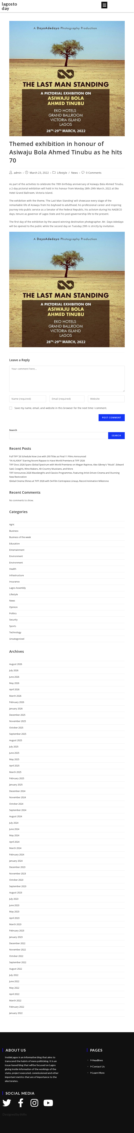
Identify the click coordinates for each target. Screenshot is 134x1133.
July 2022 (13, 975)
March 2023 (15, 924)
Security (13, 619)
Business (13, 530)
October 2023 (16, 879)
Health (12, 568)
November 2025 (17, 721)
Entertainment (16, 549)
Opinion (13, 607)
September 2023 (17, 886)
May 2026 (14, 683)
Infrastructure (16, 575)
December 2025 (17, 714)
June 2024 (14, 829)
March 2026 (15, 695)
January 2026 (16, 708)
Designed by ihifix (14, 1114)
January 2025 (16, 784)
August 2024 (15, 816)
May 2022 (14, 987)
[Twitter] (6, 1102)
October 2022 (16, 956)
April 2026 (14, 689)
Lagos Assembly (17, 587)
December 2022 (17, 943)
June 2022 (14, 981)
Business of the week (20, 537)
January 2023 (16, 937)
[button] (104, 5)
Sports (12, 626)
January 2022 (16, 1013)
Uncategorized (16, 638)
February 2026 (16, 702)
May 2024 (14, 835)
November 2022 (17, 949)
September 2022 (17, 962)
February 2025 (16, 778)
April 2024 (14, 841)
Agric (11, 524)
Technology (15, 632)
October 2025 (16, 727)
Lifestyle (62, 172)
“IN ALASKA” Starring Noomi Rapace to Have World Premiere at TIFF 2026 (47, 460)
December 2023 (17, 867)
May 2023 (14, 911)
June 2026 (14, 676)
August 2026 (15, 664)
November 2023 (17, 873)
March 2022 (15, 1000)
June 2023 (14, 905)
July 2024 (13, 822)
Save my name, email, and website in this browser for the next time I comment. (60, 408)
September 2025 (17, 733)
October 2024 (16, 803)
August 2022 (15, 968)
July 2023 (13, 898)
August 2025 (15, 740)
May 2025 (14, 759)
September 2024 (17, 810)
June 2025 (14, 752)
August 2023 (15, 892)
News (74, 172)
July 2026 (13, 670)
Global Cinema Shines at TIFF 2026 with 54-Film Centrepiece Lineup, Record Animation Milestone (59, 481)
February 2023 (16, 930)
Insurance (14, 581)
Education (14, 543)
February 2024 (16, 854)
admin (17, 172)
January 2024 (16, 860)
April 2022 (14, 994)
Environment (16, 556)
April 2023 (14, 918)
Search (13, 430)
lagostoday (9, 6)
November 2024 (17, 797)
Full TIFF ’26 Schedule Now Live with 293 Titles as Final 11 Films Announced (47, 456)
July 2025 (13, 746)
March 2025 (15, 772)
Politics (13, 613)
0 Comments (93, 172)
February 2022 (16, 1006)
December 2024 (17, 791)
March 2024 (15, 848)
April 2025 (14, 765)
